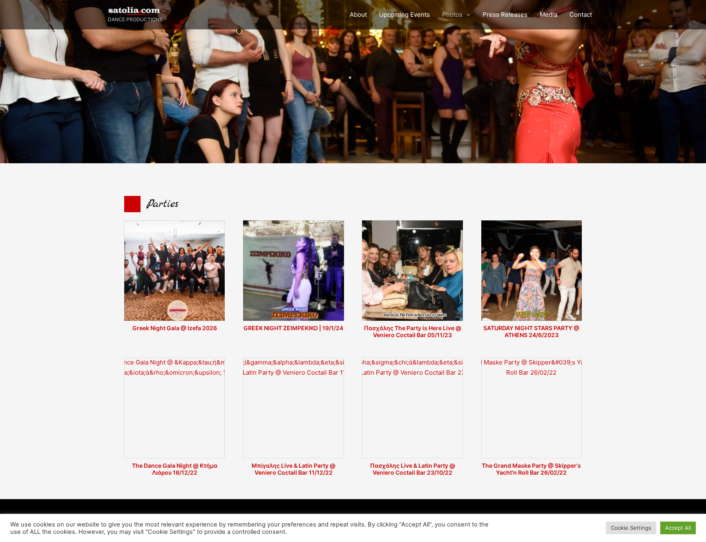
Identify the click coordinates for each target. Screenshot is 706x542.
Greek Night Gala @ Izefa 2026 (174, 327)
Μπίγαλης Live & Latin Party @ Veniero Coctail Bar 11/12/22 (293, 469)
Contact (581, 14)
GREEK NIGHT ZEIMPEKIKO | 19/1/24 (293, 327)
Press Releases (505, 14)
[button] (466, 14)
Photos (452, 14)
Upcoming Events (404, 14)
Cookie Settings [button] (631, 527)
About (358, 14)
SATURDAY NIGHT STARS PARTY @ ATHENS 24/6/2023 (531, 331)
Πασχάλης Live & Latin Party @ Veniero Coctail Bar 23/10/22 (412, 469)
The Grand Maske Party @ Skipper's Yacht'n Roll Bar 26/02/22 (531, 469)
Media (548, 14)
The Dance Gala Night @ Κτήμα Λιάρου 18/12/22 (174, 469)
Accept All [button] (678, 527)
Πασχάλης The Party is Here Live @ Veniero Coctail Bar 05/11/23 (412, 331)
